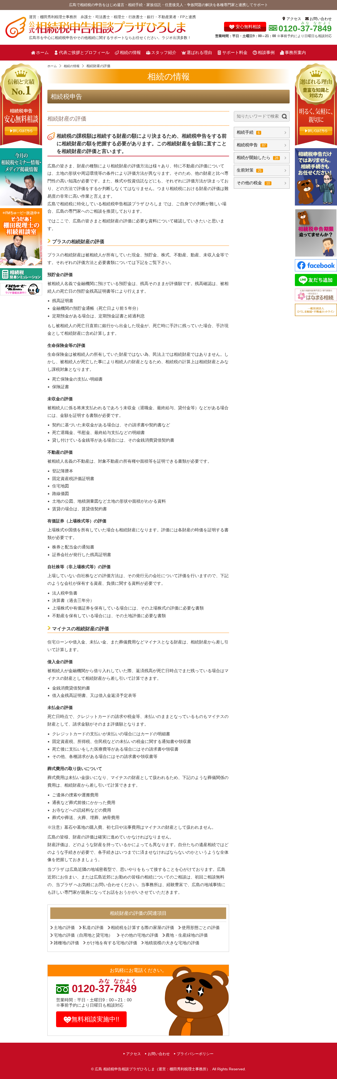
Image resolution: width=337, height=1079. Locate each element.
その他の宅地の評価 (139, 935)
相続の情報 (130, 52)
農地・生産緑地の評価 (187, 935)
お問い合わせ (321, 19)
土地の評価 (64, 927)
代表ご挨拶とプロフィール (84, 52)
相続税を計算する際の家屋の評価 (142, 927)
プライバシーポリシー (195, 1054)
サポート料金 (234, 52)
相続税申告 (66, 96)
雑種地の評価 (66, 943)
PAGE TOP (331, 1065)
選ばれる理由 (199, 52)
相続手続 (248, 132)
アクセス (293, 19)
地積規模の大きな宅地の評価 (172, 943)
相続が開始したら (257, 157)
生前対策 (249, 170)
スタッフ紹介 (163, 52)
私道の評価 (92, 927)
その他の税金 (253, 183)
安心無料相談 (248, 26)
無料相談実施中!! (95, 1019)
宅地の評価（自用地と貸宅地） (83, 935)
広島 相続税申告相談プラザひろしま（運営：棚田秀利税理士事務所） (152, 1069)
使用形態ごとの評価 (201, 927)
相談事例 (266, 52)
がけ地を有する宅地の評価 (112, 943)
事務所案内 (295, 52)
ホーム (42, 52)
